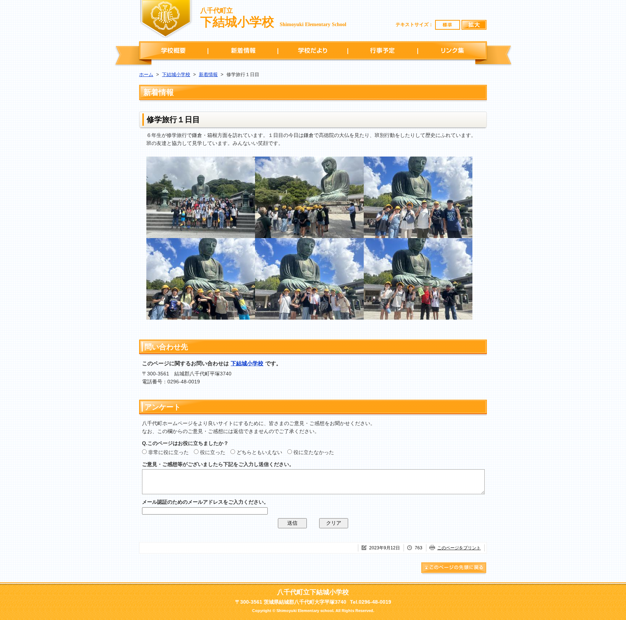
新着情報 (243, 50)
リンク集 (452, 50)
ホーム (146, 74)
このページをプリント (459, 547)
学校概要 (173, 50)
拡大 (474, 25)
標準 (447, 25)
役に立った (212, 452)
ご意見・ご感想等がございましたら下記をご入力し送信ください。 (218, 464)
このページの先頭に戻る (454, 568)
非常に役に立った (168, 452)
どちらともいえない (259, 452)
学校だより (313, 50)
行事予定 (383, 50)
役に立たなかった (313, 452)
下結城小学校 (176, 74)
